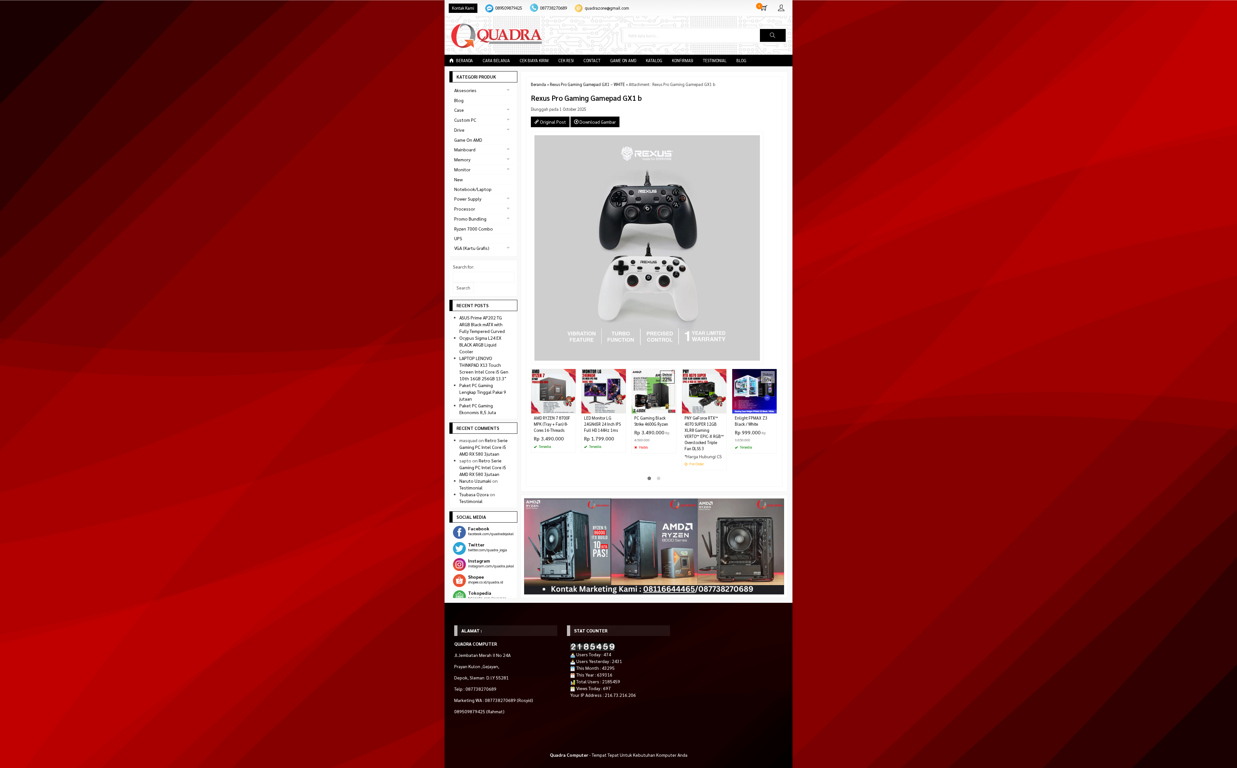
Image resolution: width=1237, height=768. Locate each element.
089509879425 (508, 8)
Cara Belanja (496, 60)
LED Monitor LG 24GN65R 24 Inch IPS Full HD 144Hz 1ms (602, 424)
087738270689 (553, 8)
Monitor (462, 169)
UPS (458, 238)
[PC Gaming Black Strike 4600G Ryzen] (654, 390)
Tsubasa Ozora (474, 494)
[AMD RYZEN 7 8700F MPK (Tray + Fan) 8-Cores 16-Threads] (553, 390)
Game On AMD (623, 60)
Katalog (654, 60)
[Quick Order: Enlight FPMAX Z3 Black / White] (773, 408)
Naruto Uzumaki (475, 481)
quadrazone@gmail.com (607, 8)
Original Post (552, 122)
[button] (773, 35)
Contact (591, 60)
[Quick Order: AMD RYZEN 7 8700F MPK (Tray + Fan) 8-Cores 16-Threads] (572, 408)
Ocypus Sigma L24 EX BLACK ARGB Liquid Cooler (480, 344)
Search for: (463, 267)
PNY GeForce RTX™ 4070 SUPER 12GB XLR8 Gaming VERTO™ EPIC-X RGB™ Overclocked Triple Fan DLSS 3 (704, 433)
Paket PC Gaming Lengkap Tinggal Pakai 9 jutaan (482, 392)
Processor (464, 209)
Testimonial (715, 60)
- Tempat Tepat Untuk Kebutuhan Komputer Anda (618, 755)
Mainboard (464, 149)
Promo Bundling (470, 219)
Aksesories (465, 90)
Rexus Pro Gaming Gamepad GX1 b (586, 97)
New (458, 179)
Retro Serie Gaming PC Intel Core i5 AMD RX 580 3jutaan (483, 447)
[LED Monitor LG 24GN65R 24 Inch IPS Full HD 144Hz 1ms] (603, 390)
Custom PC (465, 120)
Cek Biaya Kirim (534, 60)
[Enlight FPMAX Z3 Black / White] (754, 390)
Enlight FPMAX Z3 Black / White (751, 421)
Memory (462, 159)
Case (459, 110)
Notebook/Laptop (473, 189)
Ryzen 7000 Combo (473, 229)
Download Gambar (597, 122)
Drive (459, 130)
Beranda (464, 60)
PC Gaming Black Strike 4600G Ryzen (651, 421)
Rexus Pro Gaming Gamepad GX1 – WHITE (587, 84)
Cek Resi (566, 60)
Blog (741, 60)
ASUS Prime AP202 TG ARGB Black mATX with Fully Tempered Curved (482, 324)
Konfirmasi (682, 60)
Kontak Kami (463, 8)
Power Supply (467, 199)
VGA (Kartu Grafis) (471, 248)
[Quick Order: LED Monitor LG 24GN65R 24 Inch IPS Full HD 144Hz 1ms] (622, 408)
